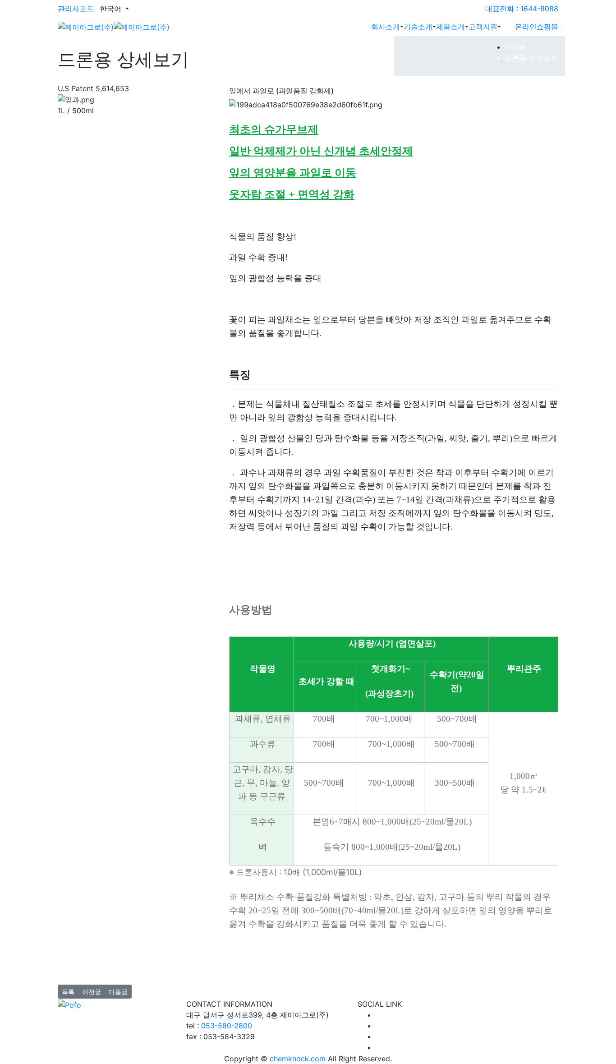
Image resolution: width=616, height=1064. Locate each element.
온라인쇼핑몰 (536, 26)
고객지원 (483, 26)
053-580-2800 (226, 1025)
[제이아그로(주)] (114, 26)
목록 (68, 991)
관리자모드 (76, 8)
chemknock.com (298, 1058)
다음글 (118, 991)
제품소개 (450, 26)
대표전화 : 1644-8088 (521, 8)
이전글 (91, 991)
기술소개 (418, 26)
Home (515, 46)
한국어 (112, 8)
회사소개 (385, 26)
